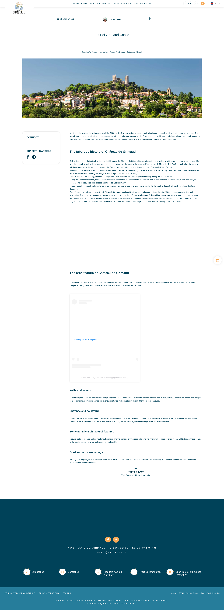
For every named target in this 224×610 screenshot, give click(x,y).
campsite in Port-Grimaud (106, 139)
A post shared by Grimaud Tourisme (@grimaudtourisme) (104, 378)
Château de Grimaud (130, 161)
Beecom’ (204, 593)
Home (76, 4)
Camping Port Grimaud (90, 52)
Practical (146, 4)
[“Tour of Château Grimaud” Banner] (218, 264)
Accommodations (106, 4)
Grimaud (83, 282)
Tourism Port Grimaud (117, 52)
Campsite (86, 4)
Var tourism (128, 4)
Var (181, 198)
